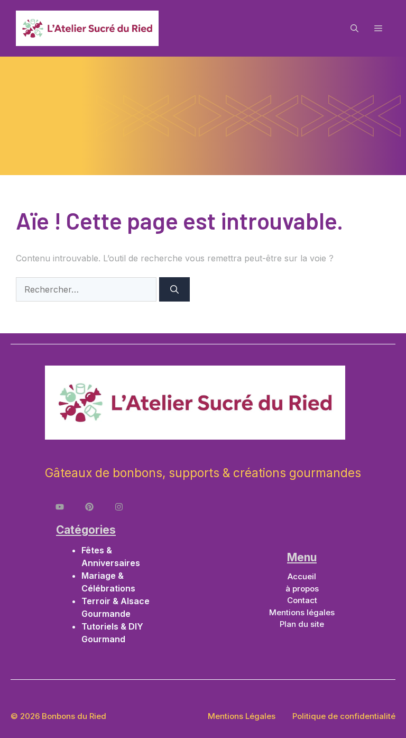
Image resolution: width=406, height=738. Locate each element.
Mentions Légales (241, 716)
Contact (302, 600)
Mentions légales (302, 612)
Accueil (302, 576)
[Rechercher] (174, 289)
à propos (302, 589)
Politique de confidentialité (343, 716)
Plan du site (302, 624)
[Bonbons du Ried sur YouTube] (60, 507)
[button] (354, 28)
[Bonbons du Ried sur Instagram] (119, 507)
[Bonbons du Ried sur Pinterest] (89, 507)
